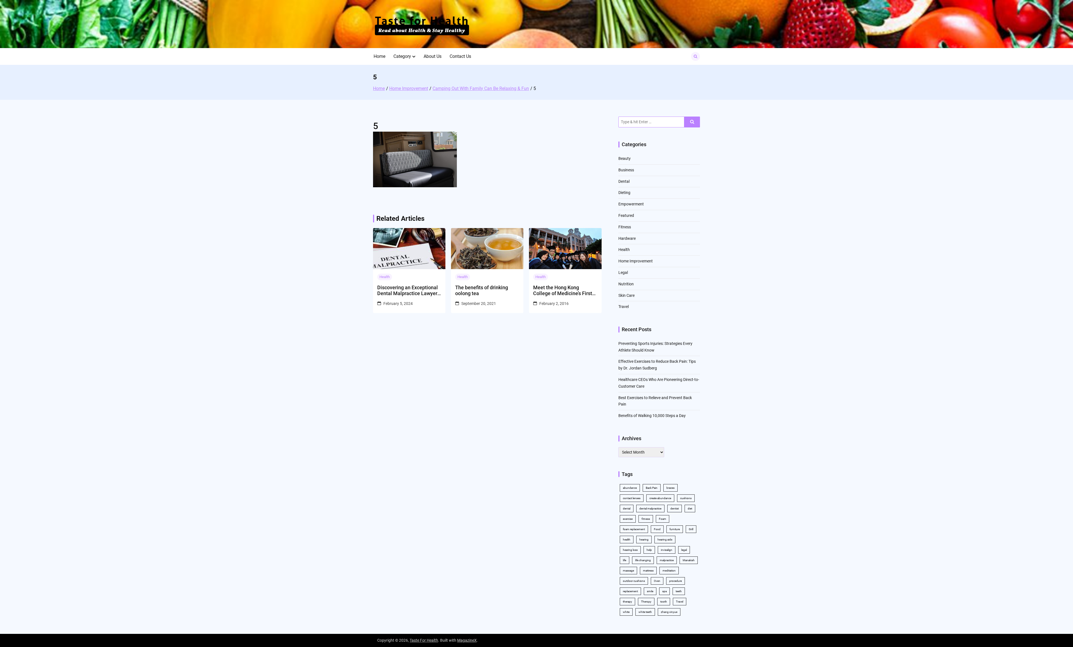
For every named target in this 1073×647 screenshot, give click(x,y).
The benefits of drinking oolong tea (481, 291)
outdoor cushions (634, 580)
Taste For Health (424, 640)
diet (690, 508)
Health (384, 277)
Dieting (624, 192)
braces (670, 487)
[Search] (692, 122)
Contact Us (460, 56)
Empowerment (631, 204)
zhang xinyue (669, 611)
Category (402, 56)
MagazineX (467, 640)
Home (379, 56)
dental (626, 508)
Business (626, 170)
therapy (627, 601)
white (626, 611)
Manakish (689, 560)
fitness (646, 518)
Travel (623, 306)
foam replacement (634, 529)
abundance (630, 487)
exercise (628, 518)
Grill (691, 529)
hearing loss (630, 549)
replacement (630, 591)
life (624, 560)
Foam (662, 518)
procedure (675, 580)
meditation (669, 570)
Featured (626, 215)
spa (664, 591)
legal (684, 549)
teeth (679, 591)
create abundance (660, 498)
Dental (624, 181)
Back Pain (651, 487)
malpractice (667, 560)
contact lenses (631, 498)
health (626, 539)
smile (650, 591)
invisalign (666, 549)
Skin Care (626, 295)
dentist (674, 508)
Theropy (646, 601)
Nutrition (626, 284)
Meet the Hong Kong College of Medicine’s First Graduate (562, 291)
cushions (686, 498)
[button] (414, 56)
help (649, 549)
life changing (643, 560)
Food (657, 529)
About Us (432, 56)
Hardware (627, 238)
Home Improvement (635, 261)
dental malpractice (650, 508)
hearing (644, 539)
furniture (675, 529)
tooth (663, 601)
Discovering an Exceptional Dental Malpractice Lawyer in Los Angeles (407, 291)
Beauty (624, 158)
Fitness (624, 227)
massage (628, 570)
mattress (648, 570)
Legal (623, 272)
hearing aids (664, 539)
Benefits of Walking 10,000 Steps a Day (652, 415)
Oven (657, 580)
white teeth (645, 611)
